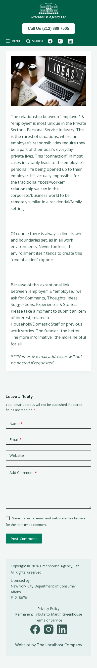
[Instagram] (60, 41)
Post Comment (24, 538)
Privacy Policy (48, 608)
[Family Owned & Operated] (48, 8)
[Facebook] (50, 41)
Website (16, 455)
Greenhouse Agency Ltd (48, 17)
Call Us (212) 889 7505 (48, 28)
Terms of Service (48, 620)
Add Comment (23, 472)
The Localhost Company (59, 645)
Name (16, 423)
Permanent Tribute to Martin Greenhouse (48, 614)
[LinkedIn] (70, 41)
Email (15, 439)
